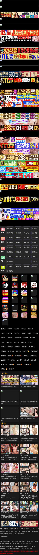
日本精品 (18, 233)
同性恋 (35, 261)
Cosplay (26, 233)
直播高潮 (25, 338)
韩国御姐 (18, 238)
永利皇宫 (18, 351)
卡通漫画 (10, 257)
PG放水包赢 (18, 338)
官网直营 (23, 329)
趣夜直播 (10, 346)
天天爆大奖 (34, 355)
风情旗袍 (10, 252)
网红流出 (26, 242)
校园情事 (18, 266)
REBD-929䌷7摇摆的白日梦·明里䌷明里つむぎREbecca (29, 498)
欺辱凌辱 (10, 242)
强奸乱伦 (18, 228)
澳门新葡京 (32, 346)
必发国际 (24, 346)
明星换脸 (18, 252)
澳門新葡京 (11, 351)
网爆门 (35, 257)
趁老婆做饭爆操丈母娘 (8, 386)
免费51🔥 (10, 355)
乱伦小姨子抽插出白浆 (28, 418)
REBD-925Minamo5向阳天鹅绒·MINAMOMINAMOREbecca (29, 518)
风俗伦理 (35, 266)
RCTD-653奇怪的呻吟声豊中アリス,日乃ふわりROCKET (9, 459)
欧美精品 (26, 228)
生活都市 (10, 266)
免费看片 (19, 360)
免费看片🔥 (26, 351)
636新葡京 (34, 351)
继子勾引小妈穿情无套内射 (9, 402)
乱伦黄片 (30, 342)
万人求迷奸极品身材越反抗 (9, 419)
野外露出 (35, 242)
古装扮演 (10, 247)
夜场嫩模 (17, 346)
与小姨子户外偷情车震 (28, 386)
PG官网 (10, 329)
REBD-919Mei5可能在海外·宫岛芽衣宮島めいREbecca (9, 517)
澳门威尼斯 (4, 364)
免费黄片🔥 (4, 369)
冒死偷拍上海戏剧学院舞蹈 (28, 402)
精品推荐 (10, 228)
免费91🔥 (11, 364)
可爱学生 (26, 247)
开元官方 (26, 355)
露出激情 (18, 257)
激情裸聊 (3, 355)
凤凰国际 (10, 338)
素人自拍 (35, 233)
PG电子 (3, 333)
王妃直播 (23, 342)
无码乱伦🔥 (18, 355)
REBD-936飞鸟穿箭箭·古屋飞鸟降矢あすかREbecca (28, 440)
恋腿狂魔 (35, 247)
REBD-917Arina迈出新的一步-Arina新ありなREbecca (29, 478)
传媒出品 (10, 261)
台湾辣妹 (10, 238)
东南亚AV (35, 238)
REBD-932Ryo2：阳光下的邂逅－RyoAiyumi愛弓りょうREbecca (28, 459)
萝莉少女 (35, 228)
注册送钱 (9, 333)
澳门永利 (30, 329)
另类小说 (10, 271)
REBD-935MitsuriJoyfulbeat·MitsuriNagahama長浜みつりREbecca (9, 499)
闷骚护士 (35, 252)
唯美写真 (26, 257)
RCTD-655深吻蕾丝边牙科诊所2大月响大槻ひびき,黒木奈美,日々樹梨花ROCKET (9, 479)
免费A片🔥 (19, 364)
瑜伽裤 (26, 252)
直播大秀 (33, 360)
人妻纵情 (26, 266)
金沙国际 (3, 360)
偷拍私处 (3, 346)
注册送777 (17, 333)
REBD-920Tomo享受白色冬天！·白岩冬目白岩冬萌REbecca (9, 440)
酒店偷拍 (9, 342)
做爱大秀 (26, 360)
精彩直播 (32, 338)
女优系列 (18, 247)
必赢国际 (3, 338)
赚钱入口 (11, 369)
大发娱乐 (3, 351)
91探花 (18, 242)
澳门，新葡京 (11, 360)
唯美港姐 (26, 238)
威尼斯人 (3, 329)
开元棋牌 (16, 329)
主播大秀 (16, 342)
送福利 (23, 333)
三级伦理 (10, 233)
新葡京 (29, 333)
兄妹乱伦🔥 (27, 364)
